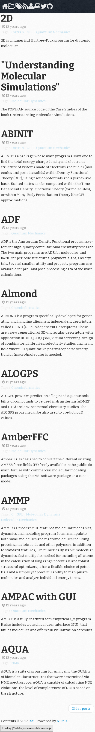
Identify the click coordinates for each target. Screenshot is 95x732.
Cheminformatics (25, 308)
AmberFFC (24, 437)
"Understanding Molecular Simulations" (37, 76)
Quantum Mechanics (53, 32)
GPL (30, 32)
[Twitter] (42, 8)
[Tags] (18, 8)
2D (7, 18)
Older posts (81, 709)
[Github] (49, 8)
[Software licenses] (36, 8)
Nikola (62, 721)
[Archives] (11, 8)
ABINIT (17, 134)
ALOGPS (19, 374)
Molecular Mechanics (19, 520)
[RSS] (25, 8)
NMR (15, 663)
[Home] (4, 8)
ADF (10, 219)
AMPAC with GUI (38, 597)
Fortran (17, 32)
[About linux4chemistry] (30, 8)
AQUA (15, 649)
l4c (31, 721)
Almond (19, 294)
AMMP (15, 500)
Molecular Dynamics (28, 101)
